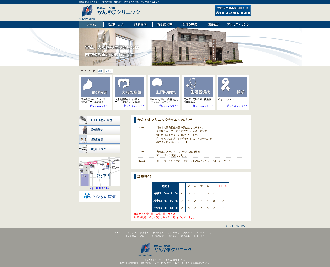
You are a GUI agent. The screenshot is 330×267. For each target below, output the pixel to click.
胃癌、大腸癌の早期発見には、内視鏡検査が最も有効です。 (111, 50)
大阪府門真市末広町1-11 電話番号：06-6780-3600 (233, 10)
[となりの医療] (99, 201)
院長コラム (99, 148)
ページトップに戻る (235, 226)
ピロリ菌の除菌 (99, 119)
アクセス (200, 233)
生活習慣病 (130, 236)
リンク (212, 233)
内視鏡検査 (164, 24)
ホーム (91, 24)
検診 (142, 236)
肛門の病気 (189, 24)
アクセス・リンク (238, 24)
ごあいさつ (115, 24)
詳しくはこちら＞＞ (100, 105)
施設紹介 (213, 24)
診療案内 (140, 24)
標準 (100, 71)
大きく (109, 71)
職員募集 (99, 139)
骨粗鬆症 (99, 129)
